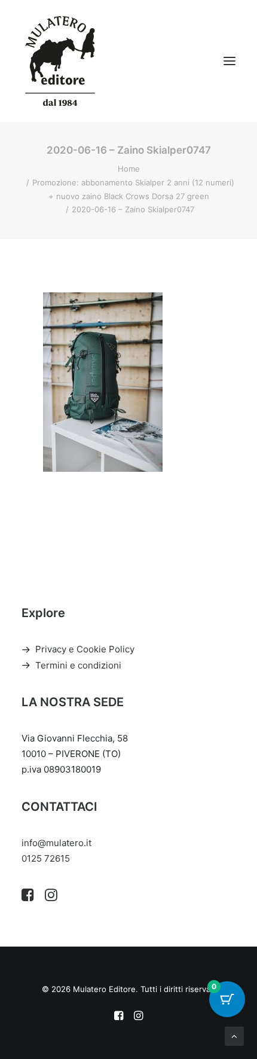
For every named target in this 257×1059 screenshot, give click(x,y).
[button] (229, 61)
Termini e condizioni (78, 665)
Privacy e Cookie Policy (84, 649)
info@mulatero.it (56, 843)
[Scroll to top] (234, 1035)
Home (129, 168)
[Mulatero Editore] (60, 61)
